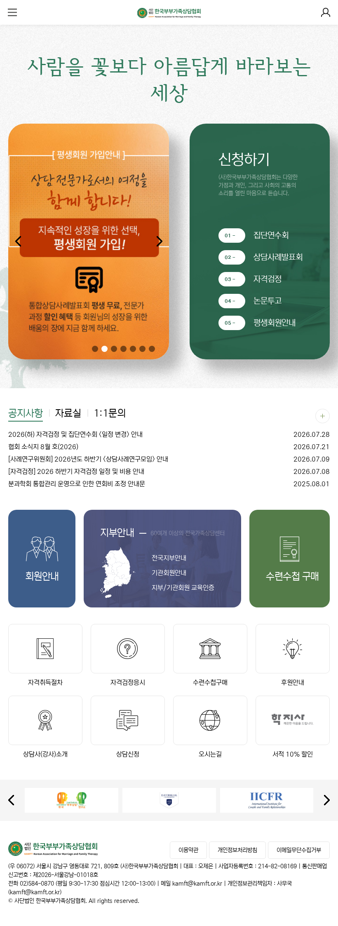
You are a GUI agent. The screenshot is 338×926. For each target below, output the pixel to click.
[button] (159, 241)
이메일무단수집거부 (299, 850)
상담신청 (127, 754)
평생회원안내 (275, 323)
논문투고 (268, 301)
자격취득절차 (45, 682)
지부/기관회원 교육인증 (183, 587)
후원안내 (292, 682)
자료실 (68, 414)
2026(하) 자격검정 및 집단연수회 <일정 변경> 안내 (169, 434)
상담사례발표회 (278, 257)
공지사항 (25, 414)
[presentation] (11, 800)
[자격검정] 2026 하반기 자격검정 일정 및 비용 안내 (169, 471)
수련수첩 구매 (289, 576)
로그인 (325, 12)
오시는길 (210, 754)
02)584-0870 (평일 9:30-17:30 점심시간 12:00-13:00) (87, 883)
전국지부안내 (169, 558)
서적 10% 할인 (292, 754)
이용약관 (188, 850)
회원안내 (42, 576)
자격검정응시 (127, 682)
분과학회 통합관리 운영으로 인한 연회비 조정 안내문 (169, 484)
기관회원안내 (169, 573)
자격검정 (268, 279)
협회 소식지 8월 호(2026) (169, 446)
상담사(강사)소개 (45, 754)
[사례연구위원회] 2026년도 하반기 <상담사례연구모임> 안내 (169, 459)
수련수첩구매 (210, 682)
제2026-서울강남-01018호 (65, 875)
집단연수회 (271, 235)
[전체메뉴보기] (12, 12)
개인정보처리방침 (237, 850)
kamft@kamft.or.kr (197, 883)
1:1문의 (110, 414)
